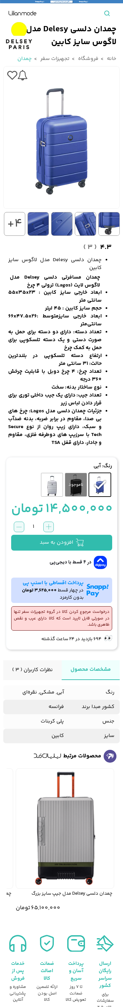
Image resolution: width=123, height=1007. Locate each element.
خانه (111, 59)
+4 (14, 224)
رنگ (107, 466)
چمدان (24, 59)
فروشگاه (87, 59)
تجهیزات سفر (54, 59)
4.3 (97, 247)
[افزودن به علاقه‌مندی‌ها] (12, 75)
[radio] (100, 484)
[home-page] (22, 13)
